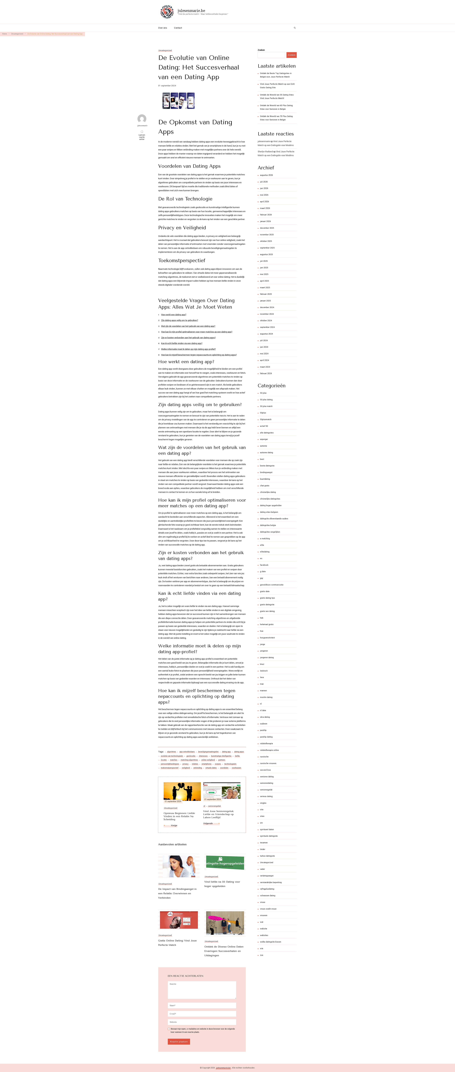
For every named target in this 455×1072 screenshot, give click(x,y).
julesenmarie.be (191, 10)
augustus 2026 (266, 175)
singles (263, 803)
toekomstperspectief (169, 768)
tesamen (264, 843)
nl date (263, 710)
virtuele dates (211, 768)
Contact (178, 28)
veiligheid (186, 768)
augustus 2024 (266, 334)
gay (261, 578)
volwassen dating (267, 895)
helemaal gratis (267, 624)
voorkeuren (236, 768)
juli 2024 (264, 340)
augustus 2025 (266, 254)
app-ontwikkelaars (187, 752)
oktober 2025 (266, 241)
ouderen (263, 724)
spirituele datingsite (269, 836)
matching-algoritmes (189, 760)
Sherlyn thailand (265, 151)
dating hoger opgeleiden (271, 505)
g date (263, 571)
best (262, 459)
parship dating (266, 737)
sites (262, 816)
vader (262, 869)
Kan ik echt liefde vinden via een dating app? (181, 343)
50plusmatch (265, 419)
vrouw (262, 902)
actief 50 (264, 426)
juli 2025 (264, 261)
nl (261, 704)
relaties (195, 764)
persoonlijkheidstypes (170, 764)
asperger (264, 439)
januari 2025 (265, 301)
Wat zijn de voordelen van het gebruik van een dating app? (188, 326)
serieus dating (266, 796)
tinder (262, 849)
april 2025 (264, 281)
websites (264, 935)
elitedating (265, 552)
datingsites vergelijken (270, 532)
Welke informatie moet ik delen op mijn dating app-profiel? (188, 349)
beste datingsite (267, 466)
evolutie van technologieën (172, 756)
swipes (218, 764)
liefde (237, 756)
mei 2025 (264, 274)
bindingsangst (266, 472)
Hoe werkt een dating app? (173, 314)
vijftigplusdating (267, 889)
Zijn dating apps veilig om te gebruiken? (179, 320)
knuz (262, 664)
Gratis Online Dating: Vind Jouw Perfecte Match (177, 942)
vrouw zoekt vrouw (268, 909)
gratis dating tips (267, 598)
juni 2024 (264, 347)
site (261, 809)
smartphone (206, 764)
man (262, 684)
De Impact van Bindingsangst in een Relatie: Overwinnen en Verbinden (177, 893)
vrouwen (263, 915)
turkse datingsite (267, 856)
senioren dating (267, 776)
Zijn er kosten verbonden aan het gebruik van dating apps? (188, 337)
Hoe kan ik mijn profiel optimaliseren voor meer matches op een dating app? (196, 332)
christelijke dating (268, 492)
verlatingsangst (266, 876)
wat (261, 922)
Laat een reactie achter (142, 137)
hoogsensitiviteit (267, 638)
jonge (262, 644)
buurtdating (265, 479)
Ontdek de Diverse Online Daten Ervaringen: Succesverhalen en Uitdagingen (223, 951)
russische (264, 757)
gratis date (265, 591)
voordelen (224, 768)
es (261, 558)
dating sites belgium (269, 512)
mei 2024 (264, 354)
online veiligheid (208, 760)
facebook (264, 565)
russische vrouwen (268, 763)
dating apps (239, 752)
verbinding (197, 768)
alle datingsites (267, 433)
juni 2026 (264, 188)
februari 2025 (266, 294)
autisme (263, 446)
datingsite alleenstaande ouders (274, 518)
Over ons (162, 28)
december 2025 (267, 228)
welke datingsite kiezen (270, 942)
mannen (263, 690)
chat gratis (264, 486)
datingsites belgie (268, 525)
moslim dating (266, 697)
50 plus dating (266, 400)
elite (262, 545)
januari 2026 (265, 221)
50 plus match (266, 406)
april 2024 (264, 360)
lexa (262, 677)
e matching (265, 538)
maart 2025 (265, 287)
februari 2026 (266, 215)
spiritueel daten (267, 829)
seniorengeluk (266, 790)
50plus (263, 413)
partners (221, 760)
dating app (226, 752)
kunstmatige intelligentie (221, 756)
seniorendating (266, 783)
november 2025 (267, 235)
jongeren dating (267, 657)
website (263, 929)
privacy (185, 764)
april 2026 (264, 201)
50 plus (263, 393)
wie (261, 948)
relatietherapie (266, 743)
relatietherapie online (269, 750)
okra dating (265, 717)
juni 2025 (264, 268)
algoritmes (171, 752)
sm (261, 823)
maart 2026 (265, 208)
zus (261, 955)
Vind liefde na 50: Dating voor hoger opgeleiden (222, 884)
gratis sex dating (267, 611)
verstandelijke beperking (271, 882)
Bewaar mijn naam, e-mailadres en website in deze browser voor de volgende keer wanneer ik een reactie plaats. (203, 1030)
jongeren (264, 651)
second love (265, 770)
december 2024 (267, 307)
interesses (203, 756)
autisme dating (266, 452)
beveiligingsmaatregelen (208, 752)
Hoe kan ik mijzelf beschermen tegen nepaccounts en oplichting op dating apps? (199, 355)
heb (261, 618)
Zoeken (261, 50)
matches (173, 760)
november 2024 (267, 314)
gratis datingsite (267, 604)
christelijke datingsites (270, 499)
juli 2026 (264, 182)
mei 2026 (264, 195)
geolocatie (191, 756)
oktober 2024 (266, 320)
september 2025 (267, 248)
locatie (164, 760)
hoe (261, 631)
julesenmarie (264, 141)
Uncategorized (165, 50)
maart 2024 (265, 367)
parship (263, 730)
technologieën (230, 764)
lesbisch (264, 671)
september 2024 (267, 327)
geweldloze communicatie (272, 585)
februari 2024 (266, 373)
